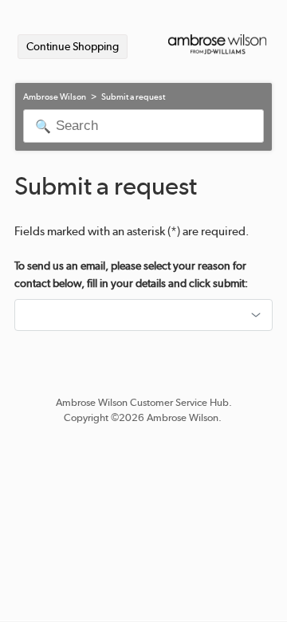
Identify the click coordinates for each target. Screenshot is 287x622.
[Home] (217, 47)
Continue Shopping (72, 46)
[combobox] (143, 315)
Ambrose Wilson (54, 97)
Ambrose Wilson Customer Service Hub (142, 402)
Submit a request (133, 97)
